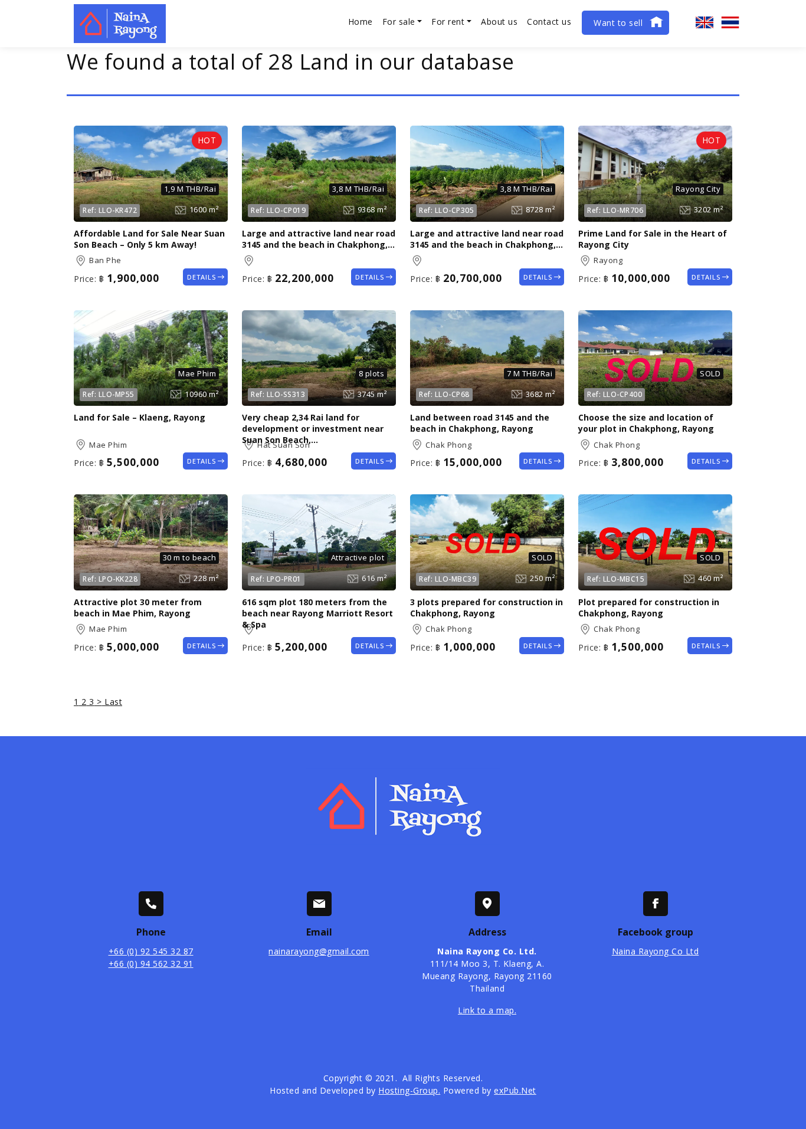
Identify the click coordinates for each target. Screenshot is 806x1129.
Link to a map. (487, 1010)
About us (499, 21)
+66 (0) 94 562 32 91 (151, 963)
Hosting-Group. (409, 1090)
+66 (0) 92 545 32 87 (151, 951)
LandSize (180, 210)
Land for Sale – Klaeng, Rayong (139, 417)
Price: (85, 278)
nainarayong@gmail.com (318, 951)
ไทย (730, 22)
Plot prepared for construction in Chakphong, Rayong (648, 607)
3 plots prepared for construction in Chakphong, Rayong (486, 607)
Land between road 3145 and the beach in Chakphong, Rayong (479, 423)
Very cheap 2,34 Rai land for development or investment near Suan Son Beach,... (313, 428)
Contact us (549, 21)
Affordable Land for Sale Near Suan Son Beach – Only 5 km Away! (149, 239)
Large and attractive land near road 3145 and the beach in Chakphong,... (318, 239)
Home (360, 21)
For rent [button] (447, 21)
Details (201, 277)
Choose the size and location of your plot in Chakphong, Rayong (646, 423)
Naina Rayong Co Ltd (655, 951)
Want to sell (618, 22)
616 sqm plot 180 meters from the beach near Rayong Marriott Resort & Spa (317, 613)
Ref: (89, 210)
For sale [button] (398, 21)
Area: (80, 260)
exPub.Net (515, 1090)
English (705, 22)
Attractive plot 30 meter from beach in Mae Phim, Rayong (138, 607)
